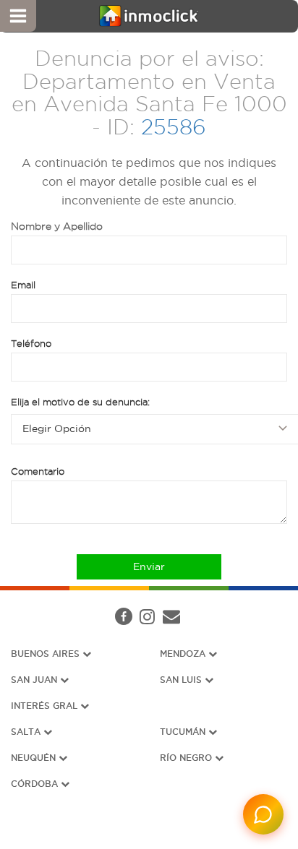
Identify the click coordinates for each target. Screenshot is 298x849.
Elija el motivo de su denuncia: (80, 402)
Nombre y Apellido (57, 226)
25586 (173, 127)
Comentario (37, 471)
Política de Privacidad (256, 602)
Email (23, 285)
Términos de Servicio (142, 621)
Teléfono (31, 343)
